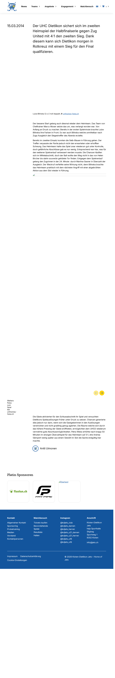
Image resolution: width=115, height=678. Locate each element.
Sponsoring (12, 644)
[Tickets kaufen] (97, 6)
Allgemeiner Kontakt (16, 641)
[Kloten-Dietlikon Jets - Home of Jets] (12, 6)
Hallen (36, 653)
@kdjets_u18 (66, 657)
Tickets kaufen (40, 641)
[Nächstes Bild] (101, 511)
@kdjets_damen (67, 644)
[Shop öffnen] (103, 6)
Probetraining (13, 647)
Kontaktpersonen (15, 657)
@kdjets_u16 (66, 660)
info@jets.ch (92, 660)
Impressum (12, 674)
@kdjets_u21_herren (69, 654)
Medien (10, 650)
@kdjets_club (66, 641)
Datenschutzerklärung (30, 674)
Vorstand (11, 654)
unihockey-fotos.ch (71, 232)
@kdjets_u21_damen (69, 650)
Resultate (38, 650)
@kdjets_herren (67, 647)
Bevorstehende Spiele (41, 645)
